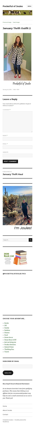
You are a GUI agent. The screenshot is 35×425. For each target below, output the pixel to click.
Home (5, 406)
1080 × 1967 (16, 89)
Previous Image (7, 22)
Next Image (16, 22)
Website (5, 152)
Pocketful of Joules (13, 6)
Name (5, 135)
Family (6, 328)
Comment (6, 110)
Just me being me (10, 342)
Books (6, 323)
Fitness (7, 332)
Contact (5, 414)
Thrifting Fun (9, 349)
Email (5, 144)
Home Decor (8, 337)
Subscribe (8, 373)
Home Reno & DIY (10, 340)
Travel (6, 352)
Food (6, 335)
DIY (5, 325)
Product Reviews (10, 344)
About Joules (7, 410)
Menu (29, 6)
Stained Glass (9, 347)
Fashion (7, 330)
